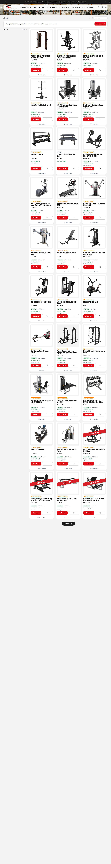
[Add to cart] (47, 70)
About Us (90, 7)
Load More (67, 523)
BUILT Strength (39, 7)
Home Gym (65, 7)
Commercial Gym (77, 7)
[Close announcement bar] (109, 2)
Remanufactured (53, 7)
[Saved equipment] (102, 7)
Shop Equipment (25, 7)
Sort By (91, 18)
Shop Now (36, 70)
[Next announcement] (105, 2)
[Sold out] (100, 463)
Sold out (88, 464)
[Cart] (105, 7)
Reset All (24, 29)
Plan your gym (100, 24)
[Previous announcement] (5, 2)
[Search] (98, 7)
